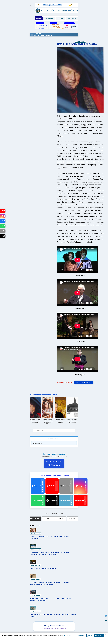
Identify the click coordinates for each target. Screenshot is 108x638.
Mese (48, 519)
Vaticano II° (59, 18)
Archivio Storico (54, 439)
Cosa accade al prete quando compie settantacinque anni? (49, 583)
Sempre (72, 519)
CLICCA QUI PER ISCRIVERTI (43, 5)
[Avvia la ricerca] (34, 430)
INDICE (38, 18)
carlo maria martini (83, 382)
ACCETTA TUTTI (98, 635)
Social (47, 18)
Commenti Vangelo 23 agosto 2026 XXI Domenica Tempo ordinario (49, 554)
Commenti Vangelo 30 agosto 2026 (56, 26)
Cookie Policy (67, 635)
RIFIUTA (90, 635)
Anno (60, 519)
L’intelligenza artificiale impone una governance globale (41, 26)
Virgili (71, 18)
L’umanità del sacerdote (43, 568)
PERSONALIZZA (81, 635)
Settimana (35, 519)
